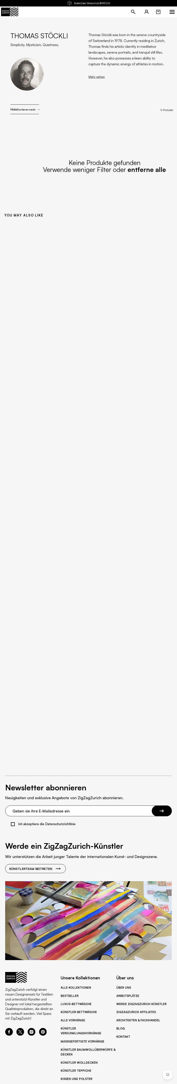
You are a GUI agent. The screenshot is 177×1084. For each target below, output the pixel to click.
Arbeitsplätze (127, 996)
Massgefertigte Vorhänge (82, 1041)
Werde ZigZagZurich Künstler (141, 1004)
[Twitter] (20, 1034)
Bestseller (70, 996)
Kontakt (123, 1036)
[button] (158, 11)
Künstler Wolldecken (79, 1062)
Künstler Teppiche (76, 1070)
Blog (120, 1028)
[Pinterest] (43, 1034)
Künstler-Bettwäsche (79, 1012)
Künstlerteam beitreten (30, 869)
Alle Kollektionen (76, 987)
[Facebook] (9, 1034)
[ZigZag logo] (9, 12)
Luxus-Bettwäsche (76, 1004)
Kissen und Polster (76, 1079)
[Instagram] (31, 1034)
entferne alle (147, 169)
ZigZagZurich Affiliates (136, 1012)
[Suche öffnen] (133, 11)
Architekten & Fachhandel (138, 1020)
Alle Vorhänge (73, 1020)
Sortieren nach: (26, 109)
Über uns (123, 987)
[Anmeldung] (146, 11)
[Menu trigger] (172, 12)
